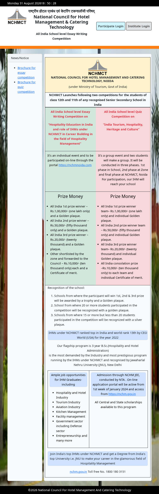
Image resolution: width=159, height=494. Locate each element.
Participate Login (110, 26)
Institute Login (139, 26)
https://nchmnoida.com (75, 165)
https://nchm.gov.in (122, 394)
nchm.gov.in (78, 472)
